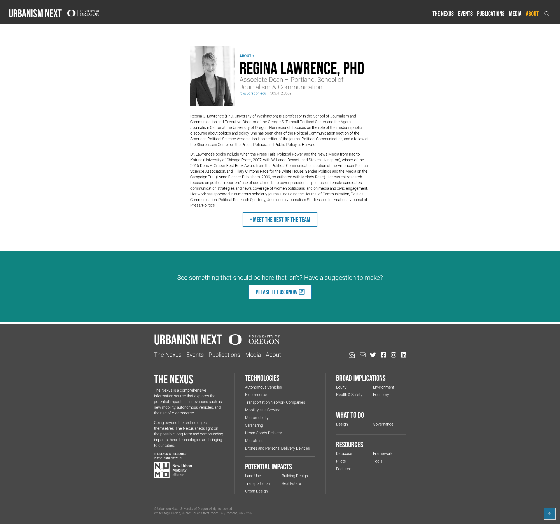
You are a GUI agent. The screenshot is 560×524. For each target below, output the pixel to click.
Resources (349, 444)
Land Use (253, 475)
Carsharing (254, 425)
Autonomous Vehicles (263, 387)
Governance (383, 424)
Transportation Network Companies (275, 402)
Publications (490, 13)
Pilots (341, 461)
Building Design (295, 475)
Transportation (257, 483)
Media (515, 13)
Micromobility (257, 417)
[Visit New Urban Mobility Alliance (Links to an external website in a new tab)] (173, 470)
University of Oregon (194, 508)
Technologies (262, 377)
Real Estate (291, 483)
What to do (350, 414)
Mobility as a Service (262, 410)
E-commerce (256, 394)
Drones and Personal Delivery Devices (277, 448)
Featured (343, 468)
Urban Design (256, 491)
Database (344, 453)
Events (465, 13)
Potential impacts (268, 466)
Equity (341, 387)
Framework (382, 453)
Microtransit (255, 440)
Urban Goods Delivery (263, 433)
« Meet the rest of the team (280, 219)
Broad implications (360, 377)
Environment (383, 387)
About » (247, 56)
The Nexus (443, 13)
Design (342, 424)
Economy (381, 394)
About (532, 13)
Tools (377, 461)
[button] (443, 13)
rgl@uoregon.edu (253, 93)
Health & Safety (349, 394)
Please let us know (277, 292)
